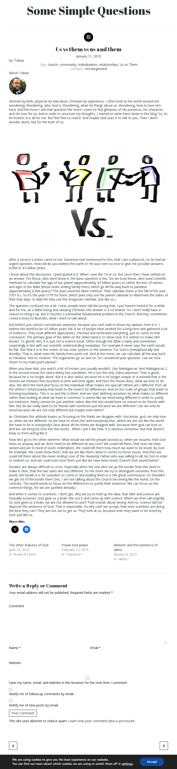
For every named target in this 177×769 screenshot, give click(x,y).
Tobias (19, 60)
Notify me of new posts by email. (34, 705)
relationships (108, 64)
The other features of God (28, 545)
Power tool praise (75, 545)
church (53, 64)
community (67, 64)
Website (15, 663)
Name (15, 648)
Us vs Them (129, 64)
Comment (16, 606)
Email (95, 648)
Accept (152, 762)
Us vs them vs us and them (88, 49)
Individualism (87, 64)
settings (127, 764)
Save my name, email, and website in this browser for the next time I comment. (68, 683)
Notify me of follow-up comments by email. (41, 694)
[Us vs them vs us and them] (88, 193)
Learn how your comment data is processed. (101, 721)
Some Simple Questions (88, 10)
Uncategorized (96, 68)
